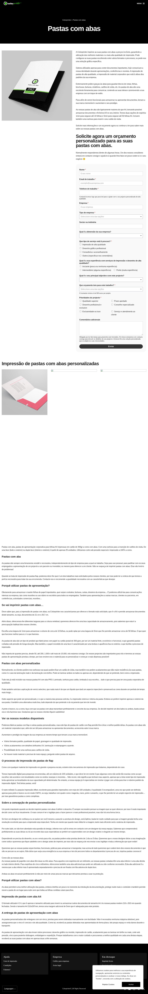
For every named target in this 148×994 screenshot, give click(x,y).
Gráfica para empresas (61, 961)
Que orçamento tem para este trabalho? (97, 285)
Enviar (111, 346)
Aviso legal (57, 965)
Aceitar (131, 984)
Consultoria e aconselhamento (95, 252)
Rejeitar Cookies (108, 984)
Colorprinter (66, 20)
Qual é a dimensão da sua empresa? (95, 232)
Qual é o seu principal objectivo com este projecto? (101, 276)
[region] (117, 977)
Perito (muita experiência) (126, 270)
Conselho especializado (124, 305)
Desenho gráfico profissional (94, 248)
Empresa (83, 203)
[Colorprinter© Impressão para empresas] (12, 3)
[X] (143, 989)
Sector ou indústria (87, 222)
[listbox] (111, 216)
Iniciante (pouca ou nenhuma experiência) (99, 266)
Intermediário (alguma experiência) (96, 270)
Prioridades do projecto (90, 298)
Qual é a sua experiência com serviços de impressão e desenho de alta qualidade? (110, 262)
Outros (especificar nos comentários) (97, 256)
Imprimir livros (107, 961)
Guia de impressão (10, 961)
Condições (7, 965)
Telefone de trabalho (88, 189)
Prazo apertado (120, 301)
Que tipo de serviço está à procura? (95, 241)
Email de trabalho (87, 179)
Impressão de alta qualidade (94, 245)
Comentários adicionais (89, 320)
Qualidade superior (90, 301)
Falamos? (6, 970)
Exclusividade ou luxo (91, 312)
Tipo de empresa (87, 213)
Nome (82, 170)
